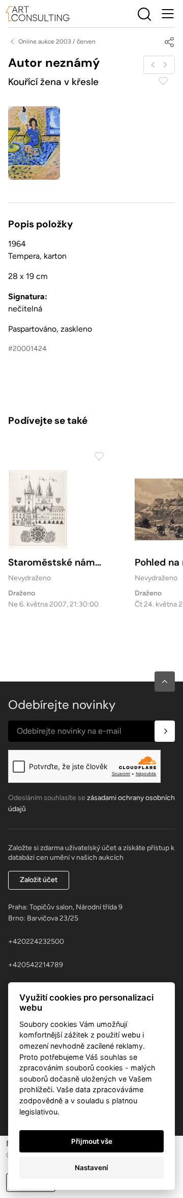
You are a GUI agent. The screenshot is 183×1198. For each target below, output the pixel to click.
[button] (165, 681)
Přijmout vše (91, 1141)
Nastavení (91, 1168)
